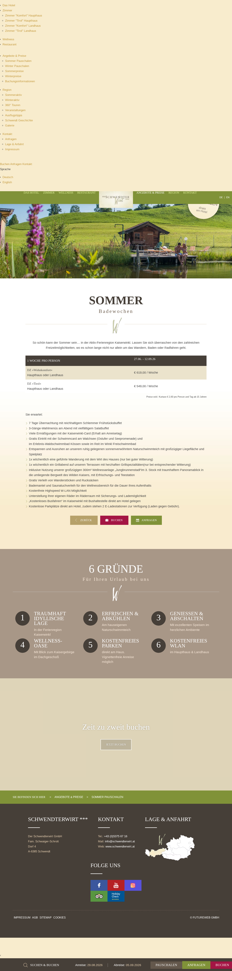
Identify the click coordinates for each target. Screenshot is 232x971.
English (7, 182)
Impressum (12, 149)
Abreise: (120, 965)
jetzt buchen (116, 744)
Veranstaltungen (15, 110)
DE (221, 197)
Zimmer (7, 10)
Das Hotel (9, 5)
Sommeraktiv (13, 95)
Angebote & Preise (14, 55)
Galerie (9, 125)
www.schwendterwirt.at (120, 846)
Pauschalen (166, 965)
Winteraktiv (12, 100)
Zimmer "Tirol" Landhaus (20, 30)
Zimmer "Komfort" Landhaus (23, 25)
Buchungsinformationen (20, 81)
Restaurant (9, 44)
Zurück (86, 520)
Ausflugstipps (13, 115)
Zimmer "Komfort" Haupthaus (23, 15)
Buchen (5, 164)
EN (227, 197)
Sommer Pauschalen (18, 61)
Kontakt (7, 134)
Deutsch (8, 177)
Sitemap (46, 917)
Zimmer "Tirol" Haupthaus (21, 20)
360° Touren (12, 105)
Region (7, 89)
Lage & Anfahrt (14, 144)
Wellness (8, 39)
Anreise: (81, 965)
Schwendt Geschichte (19, 120)
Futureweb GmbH (206, 917)
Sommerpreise (14, 71)
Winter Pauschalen (17, 66)
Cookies (59, 917)
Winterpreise (13, 76)
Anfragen (10, 139)
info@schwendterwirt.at (120, 841)
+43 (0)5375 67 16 (115, 836)
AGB (35, 917)
